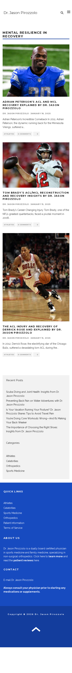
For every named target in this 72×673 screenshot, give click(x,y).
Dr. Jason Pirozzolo (20, 12)
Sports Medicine (15, 470)
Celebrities (12, 461)
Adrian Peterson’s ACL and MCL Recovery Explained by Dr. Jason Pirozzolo (31, 105)
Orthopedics (13, 466)
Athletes (9, 134)
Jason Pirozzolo (16, 548)
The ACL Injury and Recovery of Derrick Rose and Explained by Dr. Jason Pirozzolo (32, 329)
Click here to (48, 556)
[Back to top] (36, 631)
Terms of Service (12, 527)
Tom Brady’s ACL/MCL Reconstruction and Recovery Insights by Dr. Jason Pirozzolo (36, 196)
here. (26, 560)
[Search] (62, 13)
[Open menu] (68, 12)
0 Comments (24, 134)
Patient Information (13, 523)
